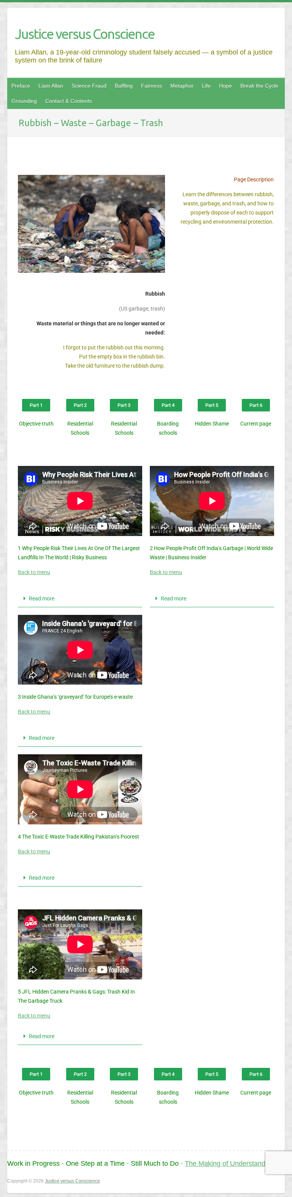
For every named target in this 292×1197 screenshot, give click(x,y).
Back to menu (34, 572)
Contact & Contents (68, 101)
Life (206, 86)
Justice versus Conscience (84, 34)
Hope (225, 86)
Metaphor (182, 86)
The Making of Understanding (230, 1163)
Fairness (151, 86)
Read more (41, 598)
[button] (80, 598)
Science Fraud (88, 86)
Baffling (124, 86)
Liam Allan (50, 86)
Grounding (24, 101)
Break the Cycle (259, 86)
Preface (20, 86)
